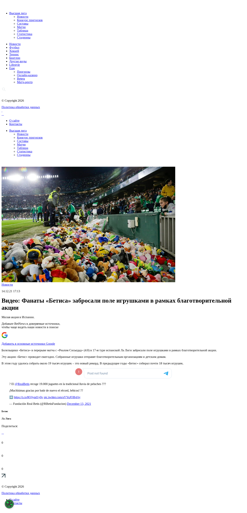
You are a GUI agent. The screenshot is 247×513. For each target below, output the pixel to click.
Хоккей (14, 51)
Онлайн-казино (27, 75)
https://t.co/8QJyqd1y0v (28, 397)
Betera (21, 78)
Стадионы (23, 37)
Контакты (15, 124)
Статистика (24, 34)
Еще (12, 68)
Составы (22, 23)
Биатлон (14, 57)
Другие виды (18, 61)
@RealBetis (22, 384)
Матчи (21, 27)
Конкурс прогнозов (30, 20)
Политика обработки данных (21, 107)
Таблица (22, 30)
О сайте (14, 120)
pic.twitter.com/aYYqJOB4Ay (62, 397)
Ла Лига (6, 418)
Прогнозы (23, 71)
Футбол (14, 47)
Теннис (14, 54)
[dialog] (9, 504)
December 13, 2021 (79, 403)
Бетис (5, 411)
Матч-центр (25, 82)
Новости (22, 16)
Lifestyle (14, 64)
